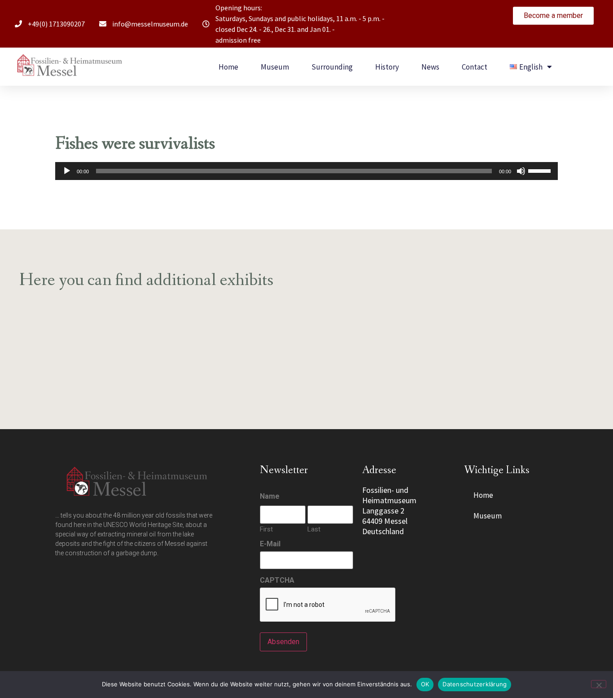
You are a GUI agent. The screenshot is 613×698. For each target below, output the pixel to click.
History (387, 67)
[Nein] (598, 684)
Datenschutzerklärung (474, 684)
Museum (275, 67)
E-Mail (270, 544)
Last (313, 529)
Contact (474, 67)
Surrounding (332, 67)
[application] (306, 171)
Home (228, 67)
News (430, 67)
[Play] (66, 171)
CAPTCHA (277, 580)
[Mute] (521, 171)
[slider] (540, 170)
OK (425, 684)
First (266, 529)
